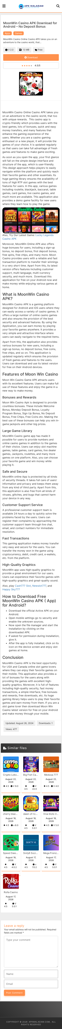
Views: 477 (11, 729)
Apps (7, 33)
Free (39, 49)
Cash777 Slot (23, 585)
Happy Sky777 (11, 589)
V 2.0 (10, 49)
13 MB (25, 49)
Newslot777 (39, 585)
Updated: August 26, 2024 (19, 723)
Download (32, 57)
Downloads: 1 (46, 723)
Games (18, 33)
